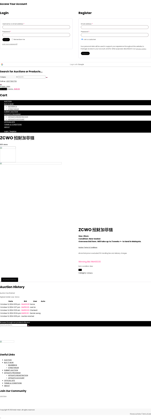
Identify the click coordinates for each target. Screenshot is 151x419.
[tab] (9, 280)
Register (85, 53)
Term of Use (146, 414)
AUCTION (8, 101)
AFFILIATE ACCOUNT (16, 119)
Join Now (3, 396)
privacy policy (141, 49)
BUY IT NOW (9, 104)
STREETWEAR (13, 109)
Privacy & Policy (135, 414)
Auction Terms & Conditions (87, 247)
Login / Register (10, 131)
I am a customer (89, 39)
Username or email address (13, 24)
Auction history (9, 280)
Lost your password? (9, 44)
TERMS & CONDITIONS (13, 124)
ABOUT (7, 127)
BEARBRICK (12, 106)
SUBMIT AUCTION (11, 111)
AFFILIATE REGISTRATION (18, 117)
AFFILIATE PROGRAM (12, 114)
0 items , (13, 89)
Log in (6, 39)
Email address (87, 24)
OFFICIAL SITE (9, 122)
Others (90, 273)
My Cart (3, 89)
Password (6, 32)
